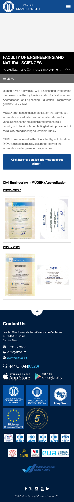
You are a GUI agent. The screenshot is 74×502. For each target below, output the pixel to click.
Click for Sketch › (11, 340)
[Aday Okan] (60, 395)
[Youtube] (42, 489)
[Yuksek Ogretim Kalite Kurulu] (37, 418)
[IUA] (35, 453)
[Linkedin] (47, 489)
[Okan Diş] (37, 395)
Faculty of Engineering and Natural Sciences (33, 60)
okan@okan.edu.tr (17, 357)
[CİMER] (24, 453)
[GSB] (12, 453)
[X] (31, 488)
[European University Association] (55, 453)
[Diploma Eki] (13, 418)
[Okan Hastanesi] (13, 395)
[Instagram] (36, 489)
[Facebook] (26, 489)
